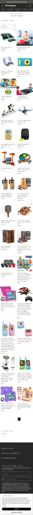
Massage (18, 9)
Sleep (24, 9)
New (3, 9)
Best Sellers (10, 9)
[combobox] (4, 479)
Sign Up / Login (7, 448)
